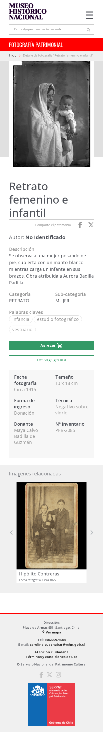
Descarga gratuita (51, 359)
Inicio (13, 55)
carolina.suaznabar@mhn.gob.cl (57, 644)
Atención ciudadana (51, 652)
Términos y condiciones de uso (52, 656)
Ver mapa (51, 632)
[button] (11, 532)
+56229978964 (55, 639)
